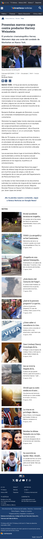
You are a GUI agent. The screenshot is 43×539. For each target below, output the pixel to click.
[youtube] (23, 481)
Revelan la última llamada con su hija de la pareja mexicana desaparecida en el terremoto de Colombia (31, 432)
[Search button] (40, 8)
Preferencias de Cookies (20, 508)
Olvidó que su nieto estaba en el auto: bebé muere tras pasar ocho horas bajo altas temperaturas (31, 389)
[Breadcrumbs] (4, 18)
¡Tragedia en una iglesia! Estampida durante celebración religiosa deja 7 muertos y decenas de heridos (32, 258)
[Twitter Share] (6, 81)
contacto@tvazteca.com (28, 499)
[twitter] (13, 481)
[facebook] (27, 481)
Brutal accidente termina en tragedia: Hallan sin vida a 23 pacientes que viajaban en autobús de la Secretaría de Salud (31, 215)
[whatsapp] (30, 481)
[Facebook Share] (3, 81)
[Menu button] (3, 8)
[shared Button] (10, 81)
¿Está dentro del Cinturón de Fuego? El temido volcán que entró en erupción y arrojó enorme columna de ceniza (32, 280)
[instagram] (17, 481)
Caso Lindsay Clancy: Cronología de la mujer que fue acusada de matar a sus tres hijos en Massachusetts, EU (32, 345)
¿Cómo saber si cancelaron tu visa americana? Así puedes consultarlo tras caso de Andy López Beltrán (31, 324)
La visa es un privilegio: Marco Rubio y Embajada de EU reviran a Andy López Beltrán (32, 411)
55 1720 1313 (25, 501)
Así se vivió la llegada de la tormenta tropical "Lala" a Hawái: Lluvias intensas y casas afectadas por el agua (31, 367)
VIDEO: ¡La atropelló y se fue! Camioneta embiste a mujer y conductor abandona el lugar (32, 237)
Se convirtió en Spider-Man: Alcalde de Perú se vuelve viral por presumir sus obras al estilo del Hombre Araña (32, 454)
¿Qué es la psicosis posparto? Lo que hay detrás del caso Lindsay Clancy (32, 302)
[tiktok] (20, 481)
